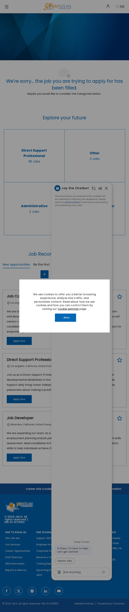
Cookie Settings (68, 309)
